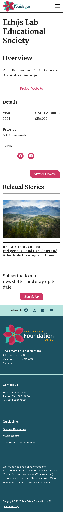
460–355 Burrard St (14, 355)
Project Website (31, 88)
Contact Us (10, 384)
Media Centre (11, 436)
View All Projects (45, 174)
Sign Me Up (31, 296)
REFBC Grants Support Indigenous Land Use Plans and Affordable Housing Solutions (30, 251)
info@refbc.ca (18, 392)
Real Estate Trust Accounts (19, 442)
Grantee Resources (14, 429)
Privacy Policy (11, 506)
